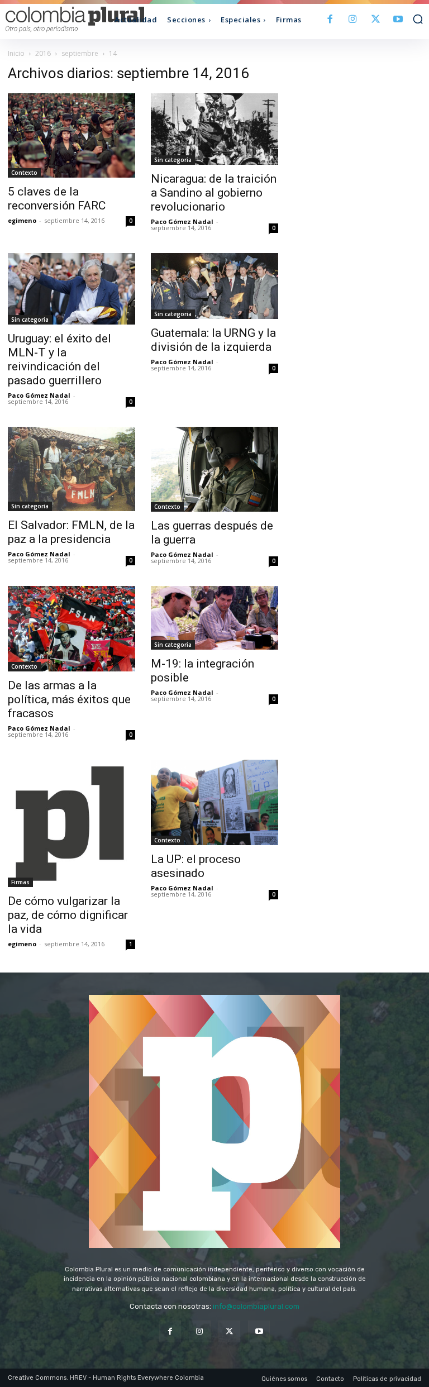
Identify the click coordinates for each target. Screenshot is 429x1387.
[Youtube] (398, 19)
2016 (43, 53)
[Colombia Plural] (58, 19)
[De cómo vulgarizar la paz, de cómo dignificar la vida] (71, 823)
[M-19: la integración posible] (214, 618)
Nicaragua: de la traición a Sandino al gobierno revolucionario (214, 192)
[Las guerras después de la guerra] (214, 469)
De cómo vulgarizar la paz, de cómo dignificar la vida (68, 915)
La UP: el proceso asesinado (196, 866)
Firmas (20, 882)
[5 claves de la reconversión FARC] (71, 135)
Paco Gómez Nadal (182, 221)
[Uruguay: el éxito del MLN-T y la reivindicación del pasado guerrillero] (71, 289)
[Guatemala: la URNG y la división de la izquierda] (214, 286)
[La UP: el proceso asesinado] (214, 802)
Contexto (24, 173)
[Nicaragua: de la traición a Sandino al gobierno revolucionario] (214, 129)
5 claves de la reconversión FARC (57, 198)
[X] (375, 19)
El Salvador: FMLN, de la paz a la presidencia (71, 532)
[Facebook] (330, 19)
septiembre (79, 53)
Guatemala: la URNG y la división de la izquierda (213, 340)
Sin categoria (173, 160)
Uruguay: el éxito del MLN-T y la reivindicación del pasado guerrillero (59, 359)
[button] (417, 19)
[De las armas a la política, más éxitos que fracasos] (71, 628)
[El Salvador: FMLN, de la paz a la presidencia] (71, 469)
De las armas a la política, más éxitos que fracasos (69, 699)
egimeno (22, 220)
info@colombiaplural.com (256, 1306)
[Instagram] (352, 19)
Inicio (16, 53)
